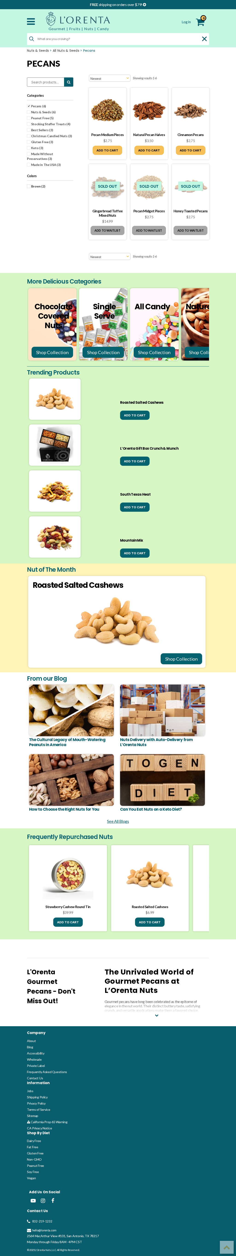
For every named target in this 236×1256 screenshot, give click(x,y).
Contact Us (35, 1078)
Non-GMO (34, 1159)
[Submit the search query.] (31, 39)
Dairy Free (34, 1141)
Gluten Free (35, 1153)
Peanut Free (35, 1166)
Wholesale (34, 1059)
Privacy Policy (36, 1103)
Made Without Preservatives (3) (40, 156)
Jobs (30, 1091)
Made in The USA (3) (45, 165)
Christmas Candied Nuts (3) (51, 136)
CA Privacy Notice (39, 1128)
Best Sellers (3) (41, 130)
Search (68, 82)
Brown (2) (37, 186)
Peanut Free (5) (42, 118)
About (31, 1041)
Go (198, 1214)
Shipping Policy (37, 1097)
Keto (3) (36, 148)
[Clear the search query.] (204, 39)
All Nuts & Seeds (66, 50)
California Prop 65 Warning (48, 1122)
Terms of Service (38, 1109)
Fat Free (32, 1147)
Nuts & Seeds (38, 50)
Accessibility (35, 1053)
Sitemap (32, 1116)
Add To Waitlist (107, 230)
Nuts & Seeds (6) (43, 112)
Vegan (31, 1178)
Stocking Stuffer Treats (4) (50, 124)
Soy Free (33, 1172)
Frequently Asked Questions (47, 1072)
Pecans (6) (38, 106)
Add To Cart (107, 150)
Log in (186, 22)
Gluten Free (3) (41, 142)
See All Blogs (118, 821)
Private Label (36, 1066)
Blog (30, 1047)
